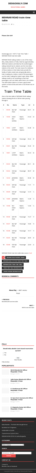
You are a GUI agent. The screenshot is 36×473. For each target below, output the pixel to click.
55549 (8, 110)
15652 (8, 128)
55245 (8, 238)
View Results (18, 360)
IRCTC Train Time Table (20, 54)
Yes (5, 353)
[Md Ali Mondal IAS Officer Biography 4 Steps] (5, 374)
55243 (8, 164)
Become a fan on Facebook (9, 466)
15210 (8, 178)
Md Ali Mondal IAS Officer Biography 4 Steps (19, 371)
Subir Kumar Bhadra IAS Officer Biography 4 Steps (21, 380)
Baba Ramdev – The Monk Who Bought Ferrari (15, 424)
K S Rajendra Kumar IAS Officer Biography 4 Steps (21, 408)
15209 (8, 199)
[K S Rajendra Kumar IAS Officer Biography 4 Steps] (5, 411)
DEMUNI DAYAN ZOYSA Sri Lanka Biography (14, 436)
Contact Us (5, 464)
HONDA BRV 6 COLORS (8, 430)
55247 (8, 224)
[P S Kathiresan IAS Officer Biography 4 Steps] (5, 392)
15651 (8, 153)
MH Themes (29, 471)
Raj (13, 24)
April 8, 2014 (6, 24)
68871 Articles (23, 290)
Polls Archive (5, 362)
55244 (8, 185)
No (5, 355)
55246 (8, 245)
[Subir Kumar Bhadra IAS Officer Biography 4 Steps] (5, 383)
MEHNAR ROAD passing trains (16, 257)
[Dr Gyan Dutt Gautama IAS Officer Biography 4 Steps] (5, 401)
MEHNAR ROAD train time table (12, 264)
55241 (8, 146)
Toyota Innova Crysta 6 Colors (10, 433)
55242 (8, 171)
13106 (8, 206)
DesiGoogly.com (7, 54)
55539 (8, 192)
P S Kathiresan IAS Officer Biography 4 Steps (19, 389)
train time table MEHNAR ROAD (12, 268)
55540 (8, 217)
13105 (8, 117)
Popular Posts (8, 366)
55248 (8, 231)
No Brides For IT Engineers (9, 427)
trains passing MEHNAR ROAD (12, 271)
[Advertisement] (19, 30)
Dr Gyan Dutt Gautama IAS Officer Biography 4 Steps (22, 398)
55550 (8, 139)
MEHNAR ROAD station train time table (15, 261)
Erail (30, 253)
